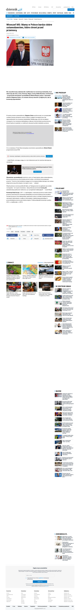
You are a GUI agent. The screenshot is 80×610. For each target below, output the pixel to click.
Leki (49, 595)
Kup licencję (19, 226)
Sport (22, 598)
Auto (22, 593)
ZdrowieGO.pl (58, 7)
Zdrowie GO (21, 19)
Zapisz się (40, 581)
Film (35, 600)
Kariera (26, 606)
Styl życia (50, 601)
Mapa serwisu (53, 606)
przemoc (23, 231)
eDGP (8, 595)
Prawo (49, 593)
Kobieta (35, 593)
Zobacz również (37, 171)
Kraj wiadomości (49, 262)
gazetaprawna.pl (67, 7)
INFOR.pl (33, 7)
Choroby (49, 598)
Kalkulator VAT (66, 597)
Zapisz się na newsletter (30, 37)
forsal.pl (39, 7)
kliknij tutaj (46, 586)
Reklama (20, 606)
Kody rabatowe (37, 594)
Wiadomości (10, 16)
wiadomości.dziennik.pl (15, 21)
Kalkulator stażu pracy (68, 595)
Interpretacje (9, 600)
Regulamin (32, 606)
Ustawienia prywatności (64, 606)
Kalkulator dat (66, 593)
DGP (52, 7)
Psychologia (50, 600)
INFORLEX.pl (46, 7)
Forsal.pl (8, 597)
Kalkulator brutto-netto (68, 600)
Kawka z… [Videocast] (28, 19)
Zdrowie (22, 600)
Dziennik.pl (23, 591)
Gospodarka (23, 595)
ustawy (28, 231)
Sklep (72, 7)
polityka (21, 21)
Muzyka (35, 601)
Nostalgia (16, 19)
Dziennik (7, 21)
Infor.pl (8, 593)
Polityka (16, 16)
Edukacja (35, 595)
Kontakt (8, 606)
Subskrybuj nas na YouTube (14, 37)
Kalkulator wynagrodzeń (68, 601)
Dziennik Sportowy (38, 19)
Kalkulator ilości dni (67, 594)
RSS (73, 606)
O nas (14, 606)
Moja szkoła (36, 597)
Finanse (49, 594)
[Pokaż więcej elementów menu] (73, 13)
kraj (12, 231)
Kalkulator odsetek (67, 598)
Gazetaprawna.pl (10, 594)
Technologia (23, 594)
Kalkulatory (66, 591)
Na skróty (9, 591)
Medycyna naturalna (52, 597)
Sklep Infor (8, 601)
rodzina (17, 231)
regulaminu (41, 577)
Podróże (22, 601)
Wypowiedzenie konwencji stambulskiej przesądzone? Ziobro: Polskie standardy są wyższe (37, 167)
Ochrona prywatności (42, 606)
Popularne (40, 262)
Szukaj (71, 9)
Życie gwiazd (36, 598)
